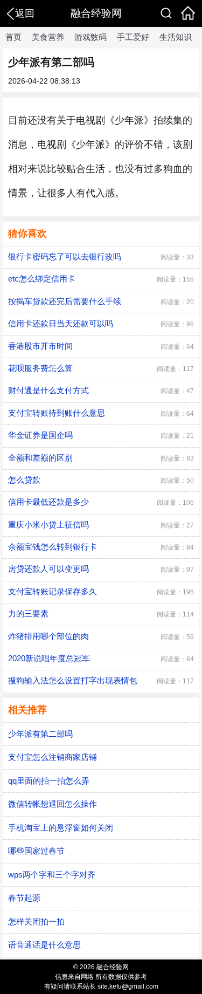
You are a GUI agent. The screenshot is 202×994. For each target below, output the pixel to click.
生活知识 (175, 37)
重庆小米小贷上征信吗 (48, 524)
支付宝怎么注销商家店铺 (52, 757)
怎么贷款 (24, 479)
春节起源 (24, 897)
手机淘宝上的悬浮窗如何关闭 (60, 827)
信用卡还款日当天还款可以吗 (60, 323)
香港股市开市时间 (40, 346)
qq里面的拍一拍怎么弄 (48, 780)
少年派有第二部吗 (40, 733)
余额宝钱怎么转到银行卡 (52, 546)
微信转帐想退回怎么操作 (52, 803)
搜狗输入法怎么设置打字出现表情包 (72, 680)
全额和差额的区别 (40, 457)
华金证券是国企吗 (40, 435)
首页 (13, 37)
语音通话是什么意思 (44, 944)
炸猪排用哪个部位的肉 (48, 636)
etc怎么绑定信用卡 (41, 278)
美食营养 (48, 37)
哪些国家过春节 (36, 850)
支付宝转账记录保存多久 (52, 591)
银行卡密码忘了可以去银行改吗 (64, 256)
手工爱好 (133, 37)
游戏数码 (90, 37)
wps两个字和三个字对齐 (51, 874)
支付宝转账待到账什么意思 (56, 412)
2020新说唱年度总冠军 (49, 658)
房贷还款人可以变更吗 (48, 568)
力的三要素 (28, 613)
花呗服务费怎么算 (40, 368)
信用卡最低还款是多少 (48, 501)
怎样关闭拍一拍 (36, 921)
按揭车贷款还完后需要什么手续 (64, 301)
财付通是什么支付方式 (48, 390)
